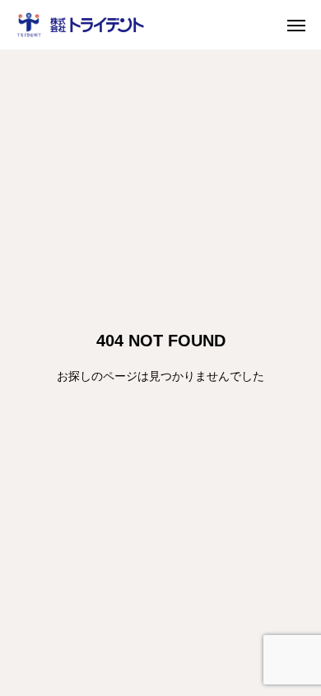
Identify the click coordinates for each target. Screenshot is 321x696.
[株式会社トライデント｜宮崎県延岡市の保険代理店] (80, 24)
